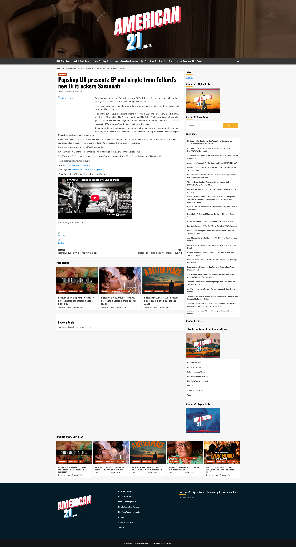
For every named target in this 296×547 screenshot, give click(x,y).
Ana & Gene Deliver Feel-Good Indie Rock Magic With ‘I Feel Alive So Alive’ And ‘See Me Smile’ (210, 275)
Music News (62, 74)
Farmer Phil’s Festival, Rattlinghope (86, 169)
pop (124, 291)
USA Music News (63, 61)
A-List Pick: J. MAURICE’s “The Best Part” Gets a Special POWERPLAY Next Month (119, 301)
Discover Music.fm (186, 497)
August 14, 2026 (164, 307)
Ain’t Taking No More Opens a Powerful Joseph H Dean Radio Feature (211, 290)
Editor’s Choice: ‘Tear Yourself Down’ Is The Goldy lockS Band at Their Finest (212, 208)
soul (167, 291)
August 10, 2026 (226, 475)
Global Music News (81, 61)
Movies (171, 61)
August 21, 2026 (78, 307)
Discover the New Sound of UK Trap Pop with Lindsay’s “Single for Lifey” (211, 190)
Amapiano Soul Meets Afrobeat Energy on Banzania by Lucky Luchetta (211, 312)
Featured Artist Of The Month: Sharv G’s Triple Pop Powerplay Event (211, 246)
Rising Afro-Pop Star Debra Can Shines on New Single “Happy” (211, 221)
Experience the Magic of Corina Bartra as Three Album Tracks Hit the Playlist (211, 268)
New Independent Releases (126, 61)
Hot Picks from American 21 (153, 61)
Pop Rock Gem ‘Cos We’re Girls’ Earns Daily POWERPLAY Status (212, 226)
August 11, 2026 (189, 473)
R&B (128, 291)
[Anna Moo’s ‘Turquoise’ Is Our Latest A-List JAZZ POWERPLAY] (185, 452)
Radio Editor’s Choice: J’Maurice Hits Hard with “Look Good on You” (212, 215)
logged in (72, 327)
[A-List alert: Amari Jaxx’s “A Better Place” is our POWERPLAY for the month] (163, 280)
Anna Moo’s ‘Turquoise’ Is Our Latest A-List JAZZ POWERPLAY (212, 163)
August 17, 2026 (121, 307)
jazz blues (183, 458)
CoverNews (155, 543)
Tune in (200, 61)
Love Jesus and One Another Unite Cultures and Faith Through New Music (212, 261)
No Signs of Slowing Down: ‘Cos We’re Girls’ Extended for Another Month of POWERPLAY (76, 301)
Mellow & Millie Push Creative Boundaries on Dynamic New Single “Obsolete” (210, 253)
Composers (173, 458)
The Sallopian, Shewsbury (78, 165)
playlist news (73, 291)
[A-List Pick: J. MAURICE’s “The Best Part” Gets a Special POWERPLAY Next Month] (120, 280)
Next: (159, 251)
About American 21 (185, 61)
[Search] (238, 61)
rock (81, 291)
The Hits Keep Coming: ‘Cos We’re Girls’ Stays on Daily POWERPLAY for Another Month (208, 183)
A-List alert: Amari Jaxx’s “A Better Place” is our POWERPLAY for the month (161, 301)
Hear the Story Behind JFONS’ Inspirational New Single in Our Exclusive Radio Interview (211, 176)
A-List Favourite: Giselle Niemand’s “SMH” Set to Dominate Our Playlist (212, 239)
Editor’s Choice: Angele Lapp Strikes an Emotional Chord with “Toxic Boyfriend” (211, 231)
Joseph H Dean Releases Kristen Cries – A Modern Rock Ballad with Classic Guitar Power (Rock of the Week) (211, 304)
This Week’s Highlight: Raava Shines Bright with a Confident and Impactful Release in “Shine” (212, 297)
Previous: (77, 251)
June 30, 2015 (79, 91)
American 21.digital (66, 91)
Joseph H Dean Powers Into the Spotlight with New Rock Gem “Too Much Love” (211, 283)
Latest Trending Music (102, 61)
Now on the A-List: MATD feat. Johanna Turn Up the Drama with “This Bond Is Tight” (212, 168)
